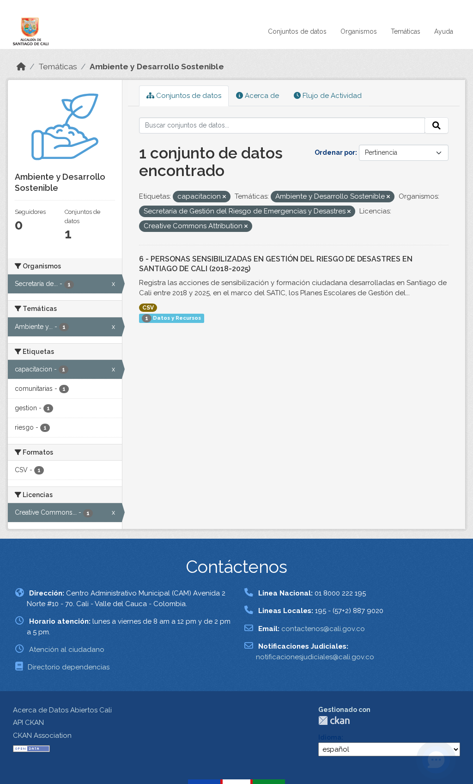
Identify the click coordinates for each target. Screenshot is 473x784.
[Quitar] (224, 197)
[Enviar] (436, 125)
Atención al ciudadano (66, 649)
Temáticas (405, 31)
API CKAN (28, 722)
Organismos (358, 31)
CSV (148, 307)
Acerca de (261, 95)
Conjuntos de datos (297, 31)
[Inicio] (21, 66)
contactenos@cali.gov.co (323, 629)
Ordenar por (335, 152)
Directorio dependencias (68, 667)
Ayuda (443, 31)
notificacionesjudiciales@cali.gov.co (315, 657)
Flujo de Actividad (331, 95)
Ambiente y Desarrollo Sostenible (157, 66)
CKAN (334, 720)
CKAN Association (42, 735)
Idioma (329, 737)
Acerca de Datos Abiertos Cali (62, 710)
